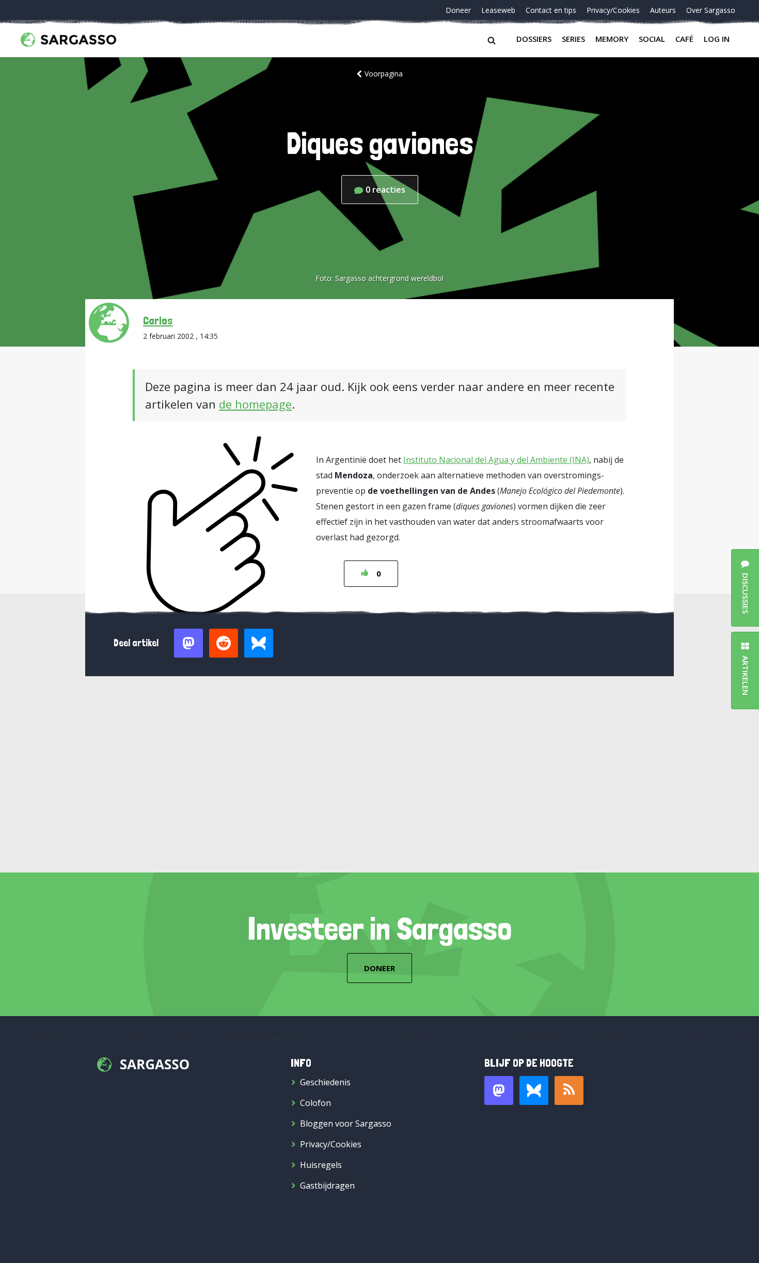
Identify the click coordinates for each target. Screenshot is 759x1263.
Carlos (158, 320)
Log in (717, 39)
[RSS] (569, 1090)
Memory (611, 39)
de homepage (255, 404)
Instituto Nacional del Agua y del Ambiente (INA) (496, 459)
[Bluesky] (533, 1090)
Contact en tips (551, 10)
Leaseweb (498, 10)
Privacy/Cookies (613, 10)
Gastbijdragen (327, 1185)
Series (573, 39)
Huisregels (321, 1165)
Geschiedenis (325, 1082)
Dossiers (533, 39)
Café (684, 39)
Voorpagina (384, 74)
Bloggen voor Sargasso (345, 1123)
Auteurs (663, 10)
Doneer (458, 10)
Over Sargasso (710, 10)
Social (652, 39)
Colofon (315, 1103)
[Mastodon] (498, 1090)
